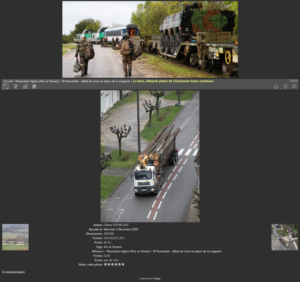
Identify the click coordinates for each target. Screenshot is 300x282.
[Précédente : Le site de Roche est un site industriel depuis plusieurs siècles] (285, 86)
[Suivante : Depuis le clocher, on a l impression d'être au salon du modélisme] (294, 86)
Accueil (8, 81)
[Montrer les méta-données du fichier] (25, 86)
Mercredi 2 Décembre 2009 (121, 229)
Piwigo (157, 278)
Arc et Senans (113, 247)
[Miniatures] (275, 86)
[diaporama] (15, 86)
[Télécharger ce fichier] (34, 86)
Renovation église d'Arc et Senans (37, 81)
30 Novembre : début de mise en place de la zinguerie (96, 81)
